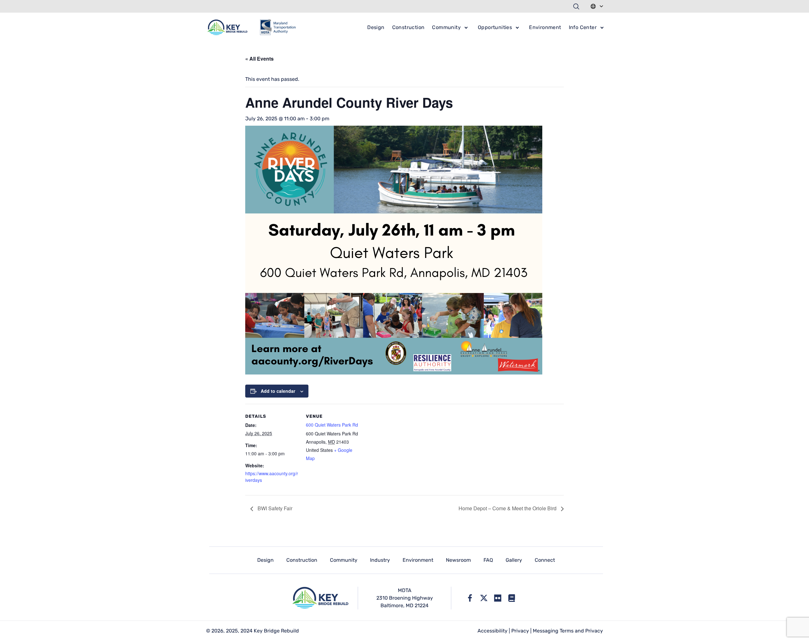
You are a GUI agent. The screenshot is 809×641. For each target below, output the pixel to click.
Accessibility (492, 631)
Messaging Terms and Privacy (568, 631)
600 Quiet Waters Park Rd (332, 425)
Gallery (514, 560)
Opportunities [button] (495, 27)
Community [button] (446, 27)
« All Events (259, 58)
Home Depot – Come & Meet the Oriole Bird (508, 508)
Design (375, 27)
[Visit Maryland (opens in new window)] (511, 598)
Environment (545, 27)
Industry (380, 560)
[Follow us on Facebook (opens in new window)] (470, 598)
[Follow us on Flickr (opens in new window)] (498, 598)
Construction (408, 27)
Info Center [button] (583, 27)
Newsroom (458, 560)
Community (343, 560)
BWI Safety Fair (274, 508)
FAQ (488, 560)
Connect (545, 560)
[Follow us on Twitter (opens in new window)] (484, 598)
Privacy (520, 631)
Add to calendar (278, 391)
